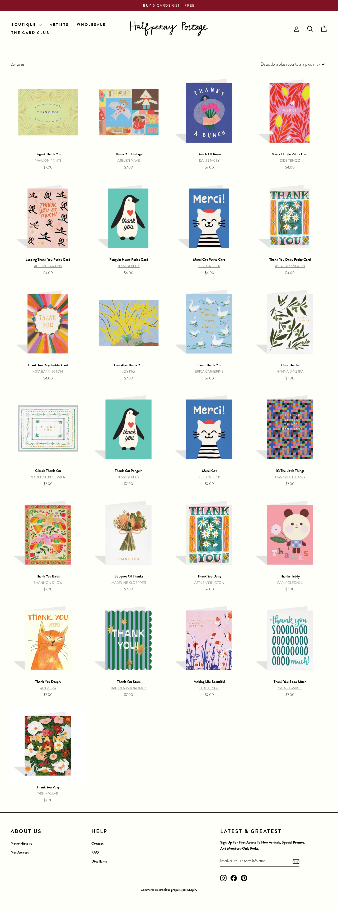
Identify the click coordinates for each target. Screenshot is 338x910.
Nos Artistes (20, 852)
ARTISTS (59, 24)
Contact (97, 843)
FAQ (95, 852)
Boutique (24, 24)
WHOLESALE (91, 24)
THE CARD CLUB (30, 33)
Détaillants (99, 861)
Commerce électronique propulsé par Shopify (169, 889)
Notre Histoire (21, 843)
